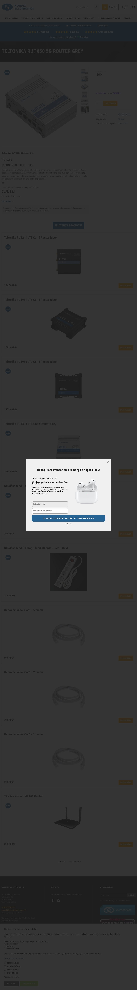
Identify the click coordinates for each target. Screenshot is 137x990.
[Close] (108, 462)
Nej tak (68, 524)
